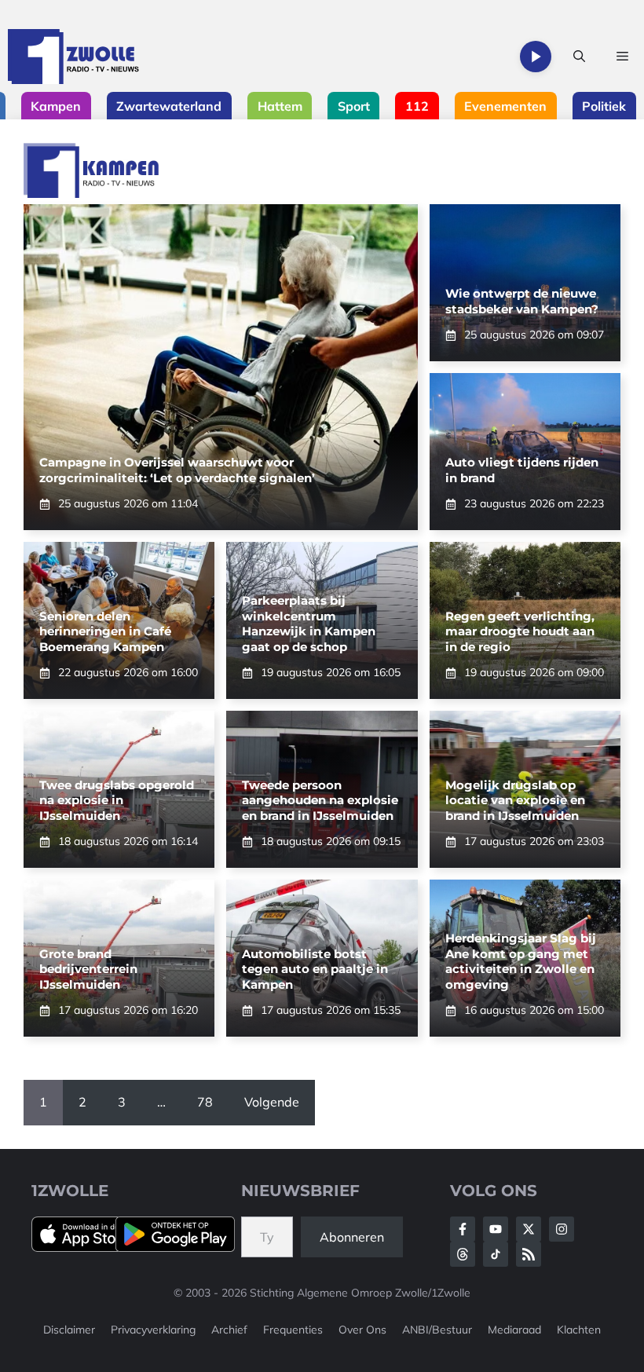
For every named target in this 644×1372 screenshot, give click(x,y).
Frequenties (293, 1330)
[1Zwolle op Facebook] (462, 1229)
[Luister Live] (535, 56)
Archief (229, 1330)
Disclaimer (69, 1330)
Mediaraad (514, 1330)
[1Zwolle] (73, 56)
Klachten (579, 1330)
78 (205, 1102)
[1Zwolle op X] (528, 1229)
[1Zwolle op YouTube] (495, 1254)
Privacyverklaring (153, 1330)
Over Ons (362, 1330)
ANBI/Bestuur (437, 1330)
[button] (579, 56)
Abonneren (352, 1237)
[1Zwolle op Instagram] (561, 1229)
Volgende (271, 1102)
